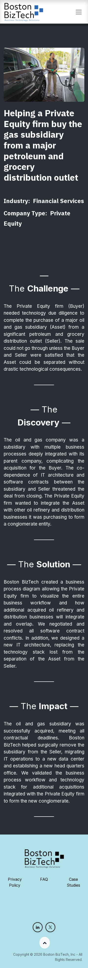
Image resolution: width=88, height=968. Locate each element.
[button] (44, 943)
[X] (50, 927)
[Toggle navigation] (78, 12)
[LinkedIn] (38, 927)
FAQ (44, 879)
